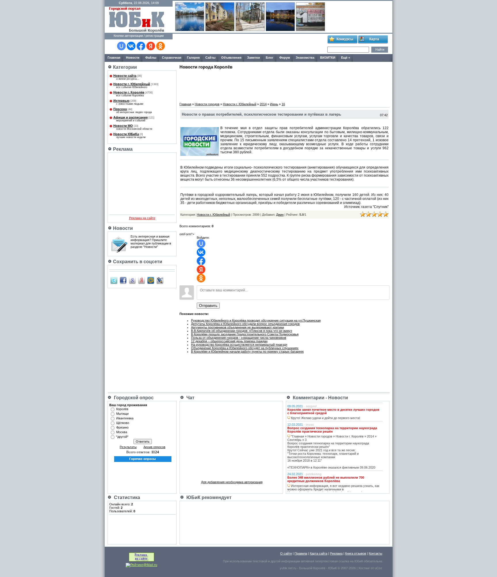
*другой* (122, 436)
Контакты (375, 553)
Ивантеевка (124, 418)
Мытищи (122, 413)
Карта (374, 39)
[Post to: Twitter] (113, 280)
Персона (120, 109)
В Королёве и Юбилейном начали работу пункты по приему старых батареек (247, 351)
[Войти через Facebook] (141, 46)
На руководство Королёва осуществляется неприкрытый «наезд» (239, 344)
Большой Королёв (312, 568)
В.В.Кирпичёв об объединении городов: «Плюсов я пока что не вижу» (241, 331)
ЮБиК (358, 561)
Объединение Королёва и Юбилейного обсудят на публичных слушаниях (245, 348)
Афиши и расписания (130, 117)
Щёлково (122, 423)
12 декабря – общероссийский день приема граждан (229, 341)
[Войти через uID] (121, 46)
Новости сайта (124, 75)
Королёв (122, 409)
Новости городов (207, 104)
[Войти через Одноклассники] (160, 46)
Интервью (121, 100)
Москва (121, 432)
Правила (301, 553)
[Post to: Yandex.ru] (141, 280)
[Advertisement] (249, 44)
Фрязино (122, 427)
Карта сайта (318, 553)
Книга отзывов (355, 553)
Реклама (336, 553)
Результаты (128, 447)
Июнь (274, 104)
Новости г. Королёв (128, 92)
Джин (280, 214)
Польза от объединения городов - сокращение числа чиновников (238, 337)
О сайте (286, 553)
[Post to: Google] (132, 280)
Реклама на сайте (142, 218)
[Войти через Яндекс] (150, 46)
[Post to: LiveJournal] (160, 280)
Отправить (208, 305)
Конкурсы (345, 39)
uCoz (378, 568)
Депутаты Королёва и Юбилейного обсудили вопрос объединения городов (245, 324)
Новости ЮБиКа (126, 134)
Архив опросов (154, 447)
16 (283, 104)
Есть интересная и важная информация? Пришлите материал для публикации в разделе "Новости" (151, 242)
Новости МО (123, 125)
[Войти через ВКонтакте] (131, 46)
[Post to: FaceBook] (123, 280)
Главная (185, 104)
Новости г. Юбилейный (131, 84)
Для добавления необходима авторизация (232, 482)
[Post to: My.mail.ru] (150, 280)
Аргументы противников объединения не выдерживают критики (237, 327)
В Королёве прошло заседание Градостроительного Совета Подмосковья (245, 334)
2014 (263, 104)
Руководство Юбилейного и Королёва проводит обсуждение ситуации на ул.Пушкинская (256, 320)
